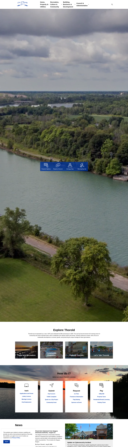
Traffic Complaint (51, 396)
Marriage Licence (26, 399)
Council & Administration (82, 4)
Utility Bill (101, 393)
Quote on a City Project (51, 399)
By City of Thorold (40, 444)
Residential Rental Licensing (101, 399)
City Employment (26, 402)
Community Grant (51, 402)
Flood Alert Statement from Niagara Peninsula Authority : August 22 (46, 431)
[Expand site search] (112, 4)
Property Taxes (101, 396)
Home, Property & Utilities (44, 4)
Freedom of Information (76, 396)
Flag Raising (76, 399)
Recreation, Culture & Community (54, 4)
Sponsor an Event (76, 402)
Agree (6, 441)
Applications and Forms (26, 393)
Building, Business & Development (68, 4)
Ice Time (76, 393)
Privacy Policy (16, 437)
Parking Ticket (101, 402)
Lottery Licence (26, 396)
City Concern (51, 393)
